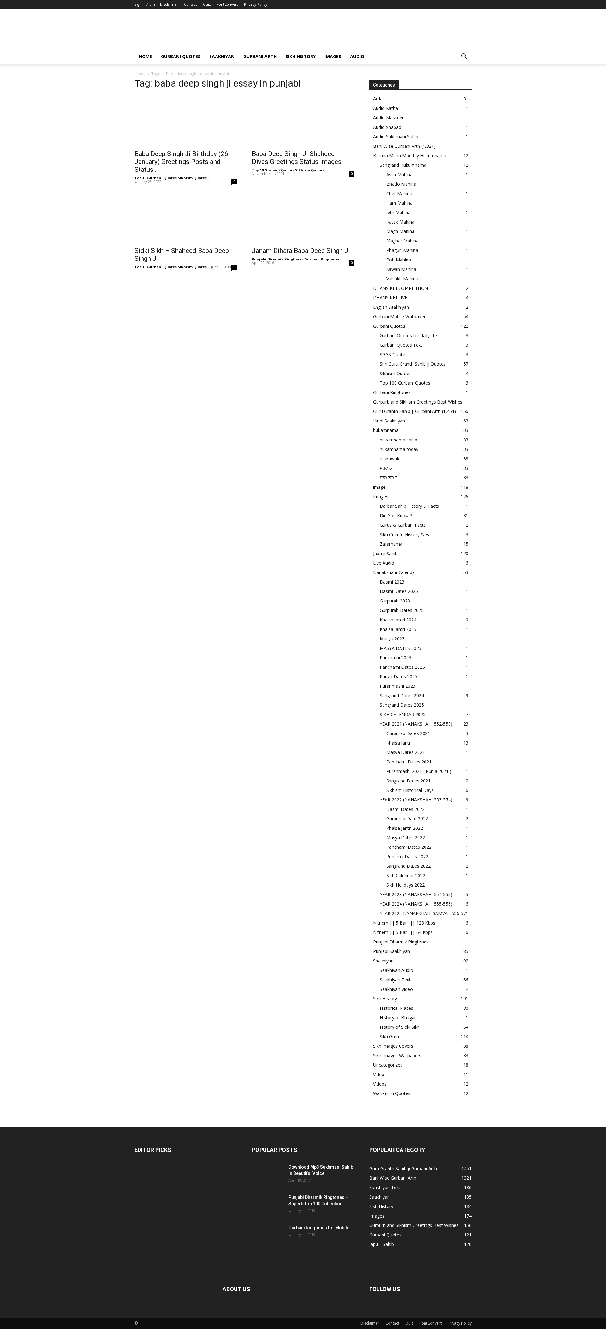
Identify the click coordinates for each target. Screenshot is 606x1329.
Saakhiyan (222, 56)
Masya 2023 (392, 639)
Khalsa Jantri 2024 (398, 620)
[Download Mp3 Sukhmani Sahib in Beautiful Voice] (267, 1175)
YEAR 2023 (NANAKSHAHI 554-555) (416, 894)
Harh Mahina (399, 203)
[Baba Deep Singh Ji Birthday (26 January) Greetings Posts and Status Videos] (185, 120)
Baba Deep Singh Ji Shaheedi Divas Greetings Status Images (297, 157)
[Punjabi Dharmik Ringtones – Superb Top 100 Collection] (267, 1205)
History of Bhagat (398, 1018)
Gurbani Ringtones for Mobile (318, 1227)
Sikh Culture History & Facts (408, 534)
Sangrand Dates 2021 (408, 781)
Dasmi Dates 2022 (405, 809)
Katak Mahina (400, 222)
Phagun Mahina (402, 250)
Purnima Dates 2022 (407, 856)
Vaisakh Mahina (402, 279)
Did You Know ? (396, 515)
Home (145, 56)
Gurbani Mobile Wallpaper (399, 317)
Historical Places (396, 1008)
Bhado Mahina (401, 184)
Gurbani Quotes (180, 56)
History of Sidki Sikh (400, 1027)
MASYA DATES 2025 (400, 648)
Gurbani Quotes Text (401, 345)
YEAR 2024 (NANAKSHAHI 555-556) (416, 904)
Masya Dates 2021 (405, 752)
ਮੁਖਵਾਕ (386, 468)
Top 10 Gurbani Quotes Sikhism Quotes (170, 178)
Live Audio (383, 563)
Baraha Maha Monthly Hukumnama (409, 156)
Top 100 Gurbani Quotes (405, 383)
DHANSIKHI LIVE (390, 298)
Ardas (379, 99)
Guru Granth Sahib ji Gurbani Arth (407, 411)
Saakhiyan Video (396, 989)
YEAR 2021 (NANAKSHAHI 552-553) (416, 724)
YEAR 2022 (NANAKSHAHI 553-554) (416, 800)
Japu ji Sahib (385, 553)
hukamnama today (399, 449)
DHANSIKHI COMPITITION (400, 288)
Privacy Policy (255, 4)
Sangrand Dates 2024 (402, 695)
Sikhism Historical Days (410, 790)
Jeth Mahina (398, 212)
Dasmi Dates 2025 (399, 591)
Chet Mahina (399, 193)
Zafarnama (391, 544)
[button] (464, 57)
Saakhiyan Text (395, 980)
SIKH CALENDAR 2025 (402, 714)
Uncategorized (388, 1065)
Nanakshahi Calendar (394, 572)
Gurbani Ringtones (392, 392)
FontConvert (227, 4)
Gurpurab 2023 (395, 601)
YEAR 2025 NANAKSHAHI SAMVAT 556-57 (423, 913)
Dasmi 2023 (392, 582)
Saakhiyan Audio (396, 970)
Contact (190, 4)
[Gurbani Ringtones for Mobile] (267, 1235)
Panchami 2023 (395, 658)
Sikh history (301, 56)
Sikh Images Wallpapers (397, 1055)
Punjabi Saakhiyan (391, 951)
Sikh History (385, 999)
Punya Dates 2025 (398, 676)
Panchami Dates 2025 (402, 667)
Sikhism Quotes (396, 373)
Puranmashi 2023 (397, 686)
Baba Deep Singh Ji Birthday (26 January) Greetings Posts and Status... (181, 161)
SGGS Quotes (393, 354)
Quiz (207, 4)
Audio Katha (385, 108)
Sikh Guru (389, 1036)
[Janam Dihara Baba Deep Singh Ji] (303, 217)
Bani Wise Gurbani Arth (396, 146)
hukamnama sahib (398, 440)
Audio (357, 56)
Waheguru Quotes (391, 1093)
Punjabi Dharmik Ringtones (401, 942)
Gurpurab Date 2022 (407, 819)
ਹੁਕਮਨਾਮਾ (388, 478)
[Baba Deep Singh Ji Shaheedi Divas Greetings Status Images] (303, 120)
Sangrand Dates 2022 (408, 866)
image (379, 487)
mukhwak (389, 459)
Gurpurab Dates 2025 (402, 610)
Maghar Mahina (402, 241)
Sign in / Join (144, 4)
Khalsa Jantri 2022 (404, 828)
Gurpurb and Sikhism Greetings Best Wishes (417, 402)
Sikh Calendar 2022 (405, 875)
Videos (380, 1084)
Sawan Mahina (401, 269)
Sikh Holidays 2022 (405, 885)
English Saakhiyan (391, 307)
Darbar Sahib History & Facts (409, 506)
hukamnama (386, 430)
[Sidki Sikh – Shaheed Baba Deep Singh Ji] (185, 217)
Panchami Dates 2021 (408, 762)
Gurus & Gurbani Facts (403, 525)
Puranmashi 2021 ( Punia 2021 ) (418, 771)
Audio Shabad (387, 127)
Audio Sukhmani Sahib (395, 137)
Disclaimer (169, 4)
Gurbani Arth (260, 56)
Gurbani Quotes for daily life (408, 335)
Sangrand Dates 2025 (402, 705)
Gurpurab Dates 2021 (408, 733)
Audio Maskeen (389, 118)
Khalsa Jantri (399, 743)
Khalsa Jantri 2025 (398, 629)
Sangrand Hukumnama (403, 165)
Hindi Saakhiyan (389, 421)
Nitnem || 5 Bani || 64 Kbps (403, 932)
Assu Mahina (399, 174)
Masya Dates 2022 (405, 838)
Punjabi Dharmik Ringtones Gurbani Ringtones (296, 259)
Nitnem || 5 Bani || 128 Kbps (404, 923)
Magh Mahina (400, 231)
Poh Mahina (398, 260)
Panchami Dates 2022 (408, 847)
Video (378, 1074)
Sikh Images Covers (393, 1046)
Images (332, 56)
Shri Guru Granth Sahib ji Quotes (413, 364)
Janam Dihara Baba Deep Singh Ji (301, 250)
